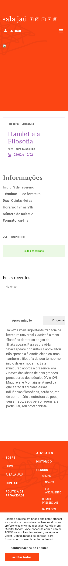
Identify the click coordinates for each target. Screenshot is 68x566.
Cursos (42, 470)
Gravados (49, 509)
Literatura (28, 123)
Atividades (44, 453)
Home (10, 466)
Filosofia (13, 123)
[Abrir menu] (61, 30)
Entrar (15, 31)
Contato (12, 483)
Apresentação (22, 320)
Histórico (11, 286)
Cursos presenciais (50, 501)
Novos (49, 482)
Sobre (10, 457)
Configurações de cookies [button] (29, 548)
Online (46, 475)
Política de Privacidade (15, 493)
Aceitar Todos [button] (21, 557)
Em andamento (53, 490)
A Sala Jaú (14, 474)
